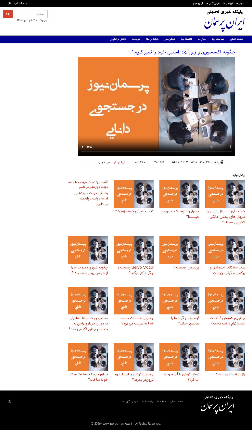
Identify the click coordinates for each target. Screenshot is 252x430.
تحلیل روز (170, 39)
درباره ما (240, 4)
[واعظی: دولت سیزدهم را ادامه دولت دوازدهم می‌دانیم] (88, 185)
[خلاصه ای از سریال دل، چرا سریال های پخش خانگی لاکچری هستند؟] (225, 194)
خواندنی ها (152, 39)
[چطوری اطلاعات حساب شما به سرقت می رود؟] (134, 301)
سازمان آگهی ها (213, 4)
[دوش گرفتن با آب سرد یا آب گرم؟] (179, 357)
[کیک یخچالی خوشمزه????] (134, 194)
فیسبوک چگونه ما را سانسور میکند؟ (185, 321)
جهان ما (202, 39)
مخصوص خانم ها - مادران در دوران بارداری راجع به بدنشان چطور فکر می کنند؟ (88, 323)
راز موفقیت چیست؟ (230, 374)
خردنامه (136, 39)
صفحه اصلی (236, 39)
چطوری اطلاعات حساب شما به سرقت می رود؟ (137, 321)
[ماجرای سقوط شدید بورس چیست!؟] (179, 194)
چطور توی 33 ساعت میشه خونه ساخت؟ (88, 377)
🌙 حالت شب (21, 3)
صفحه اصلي (176, 401)
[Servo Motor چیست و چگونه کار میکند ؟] (134, 250)
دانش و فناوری (118, 39)
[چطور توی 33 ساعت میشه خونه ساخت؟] (88, 357)
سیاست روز (218, 39)
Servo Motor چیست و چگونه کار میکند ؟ (136, 270)
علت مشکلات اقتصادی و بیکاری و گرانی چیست (227, 270)
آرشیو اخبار (198, 4)
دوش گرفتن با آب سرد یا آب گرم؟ (181, 377)
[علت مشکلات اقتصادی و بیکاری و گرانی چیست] (225, 250)
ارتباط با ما (228, 4)
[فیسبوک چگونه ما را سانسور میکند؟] (179, 301)
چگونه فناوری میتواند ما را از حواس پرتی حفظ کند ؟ (89, 270)
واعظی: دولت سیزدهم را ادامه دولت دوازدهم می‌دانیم (90, 198)
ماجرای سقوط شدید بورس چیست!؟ (180, 214)
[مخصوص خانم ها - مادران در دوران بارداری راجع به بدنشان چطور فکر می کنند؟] (88, 301)
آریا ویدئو (119, 162)
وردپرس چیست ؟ (186, 268)
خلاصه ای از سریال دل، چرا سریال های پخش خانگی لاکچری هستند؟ (226, 217)
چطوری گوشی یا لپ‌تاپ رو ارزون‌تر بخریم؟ (134, 377)
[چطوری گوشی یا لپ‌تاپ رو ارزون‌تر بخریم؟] (134, 357)
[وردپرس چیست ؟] (179, 250)
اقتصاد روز (186, 39)
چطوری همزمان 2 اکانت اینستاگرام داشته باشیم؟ (227, 321)
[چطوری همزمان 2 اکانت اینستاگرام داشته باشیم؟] (225, 301)
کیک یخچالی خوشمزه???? (134, 211)
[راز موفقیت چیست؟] (225, 357)
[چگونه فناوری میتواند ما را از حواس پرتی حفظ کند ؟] (88, 250)
